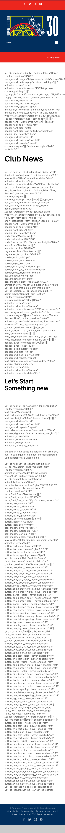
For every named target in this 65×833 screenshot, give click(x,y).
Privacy (39, 811)
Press (14, 814)
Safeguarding (27, 811)
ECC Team (37, 814)
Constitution (13, 811)
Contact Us (24, 814)
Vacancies (48, 814)
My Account (50, 811)
